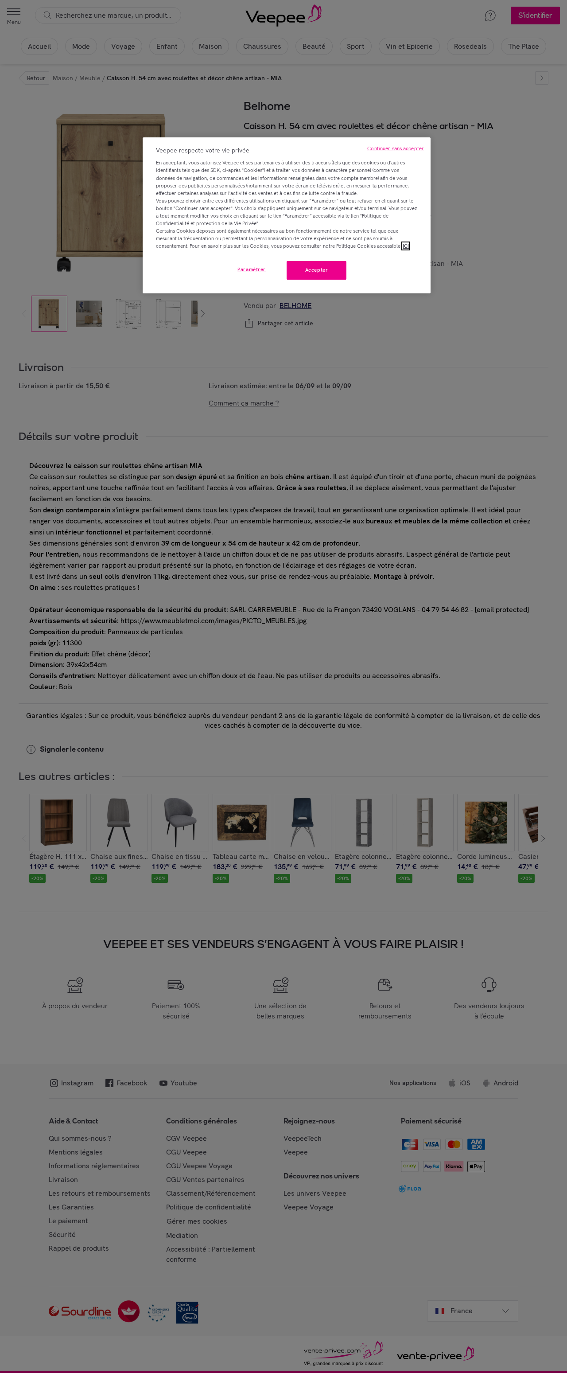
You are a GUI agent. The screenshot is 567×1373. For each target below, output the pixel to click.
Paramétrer (251, 269)
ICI (406, 246)
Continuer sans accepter (395, 148)
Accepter (316, 270)
